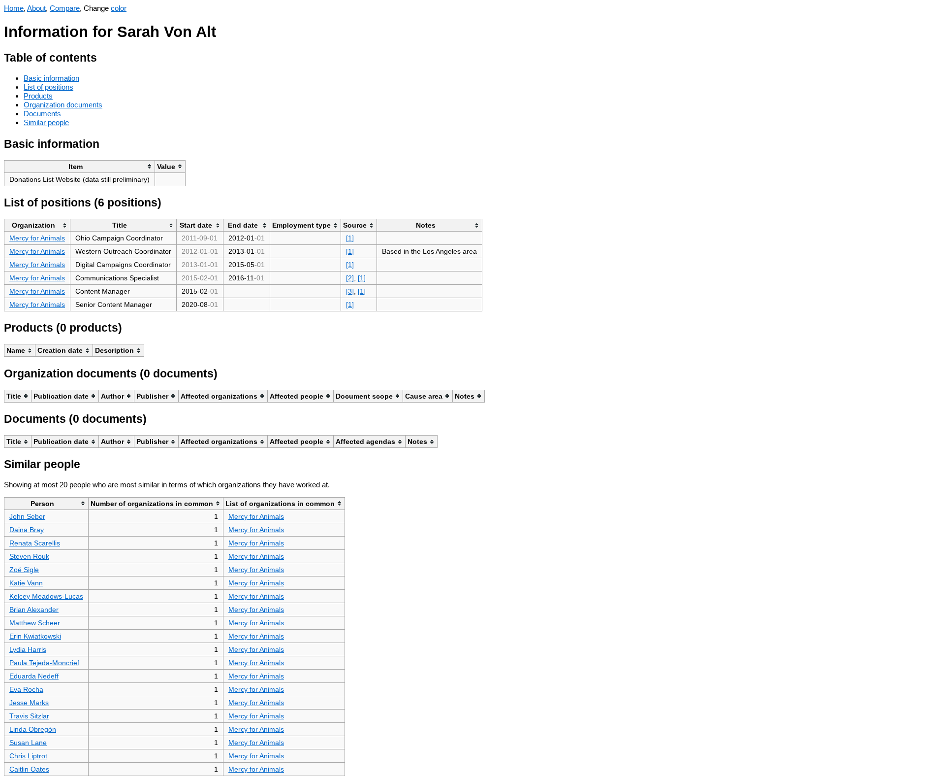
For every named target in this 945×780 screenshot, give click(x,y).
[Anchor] (104, 56)
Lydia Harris (27, 649)
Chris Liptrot (28, 756)
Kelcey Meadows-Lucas (46, 596)
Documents (42, 113)
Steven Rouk (29, 556)
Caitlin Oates (29, 769)
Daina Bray (26, 530)
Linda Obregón (32, 729)
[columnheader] (79, 166)
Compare (65, 8)
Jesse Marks (29, 703)
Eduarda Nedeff (34, 676)
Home (14, 8)
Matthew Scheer (34, 623)
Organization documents (63, 105)
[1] (350, 238)
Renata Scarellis (34, 543)
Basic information (51, 78)
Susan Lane (28, 742)
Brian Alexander (34, 609)
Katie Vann (26, 583)
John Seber (27, 516)
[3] (350, 291)
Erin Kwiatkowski (35, 636)
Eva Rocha (26, 689)
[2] (350, 278)
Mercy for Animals (37, 238)
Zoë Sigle (24, 570)
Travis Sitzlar (29, 716)
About (36, 8)
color (118, 8)
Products (38, 96)
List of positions (48, 87)
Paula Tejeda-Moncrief (44, 663)
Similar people (46, 122)
